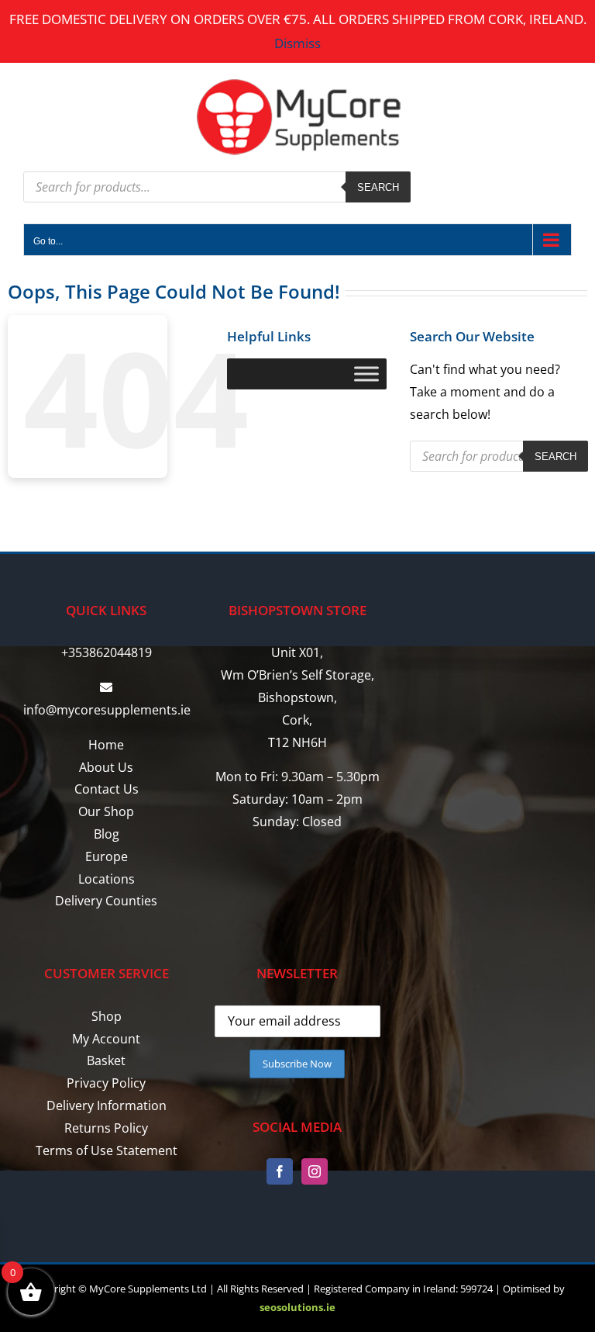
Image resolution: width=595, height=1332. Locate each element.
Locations (106, 878)
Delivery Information (106, 1105)
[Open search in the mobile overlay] (217, 186)
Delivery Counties (106, 900)
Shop (106, 1016)
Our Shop (106, 811)
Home (106, 744)
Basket (106, 1060)
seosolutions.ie (297, 1307)
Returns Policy (106, 1128)
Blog (106, 833)
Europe (106, 856)
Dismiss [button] (297, 43)
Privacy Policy (106, 1083)
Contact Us (106, 788)
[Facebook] (280, 1171)
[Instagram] (314, 1171)
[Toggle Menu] (366, 373)
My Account (106, 1038)
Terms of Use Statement (106, 1150)
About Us (106, 767)
